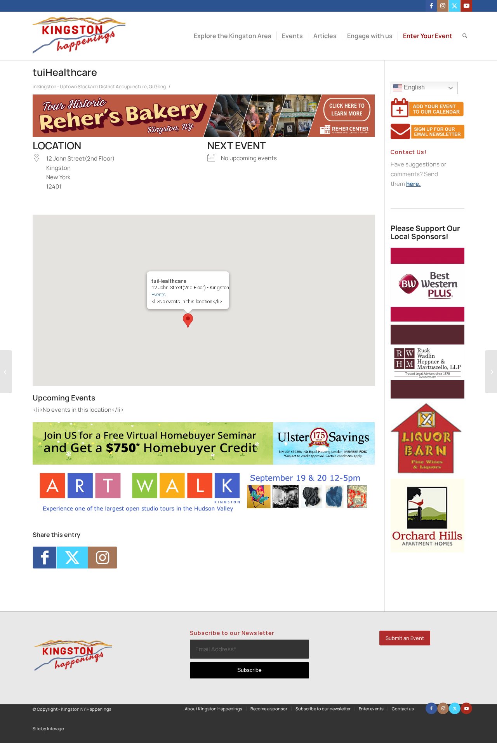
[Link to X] (454, 6)
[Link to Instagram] (442, 6)
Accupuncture (131, 86)
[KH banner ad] (204, 135)
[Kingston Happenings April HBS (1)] (204, 462)
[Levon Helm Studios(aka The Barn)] (6, 371)
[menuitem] (232, 36)
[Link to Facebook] (431, 6)
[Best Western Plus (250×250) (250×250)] (427, 319)
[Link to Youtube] (466, 6)
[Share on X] (72, 557)
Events (158, 294)
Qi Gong (157, 86)
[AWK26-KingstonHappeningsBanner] (203, 511)
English (413, 87)
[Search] (465, 36)
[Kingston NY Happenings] (79, 36)
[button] (188, 320)
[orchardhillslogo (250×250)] (427, 550)
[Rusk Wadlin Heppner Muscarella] (427, 396)
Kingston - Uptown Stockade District (76, 86)
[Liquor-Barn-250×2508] (427, 473)
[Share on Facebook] (44, 557)
